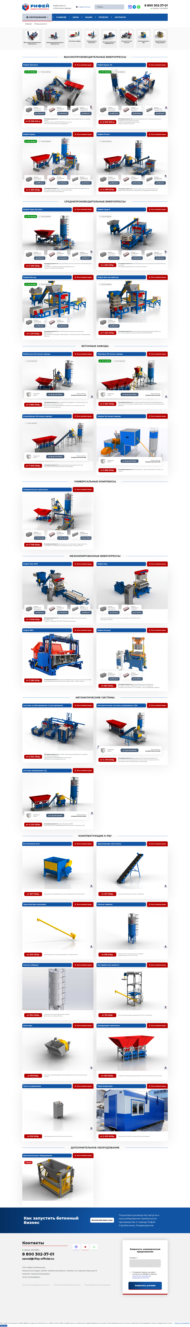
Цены (76, 17)
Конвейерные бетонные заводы (37, 416)
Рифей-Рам (102, 564)
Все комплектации (84, 65)
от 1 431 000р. (33, 334)
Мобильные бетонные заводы (36, 354)
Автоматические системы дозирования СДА (117, 705)
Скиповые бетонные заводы (110, 354)
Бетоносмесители (31, 844)
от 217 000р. (107, 894)
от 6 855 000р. (107, 470)
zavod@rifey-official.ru (38, 1258)
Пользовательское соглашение (97, 1285)
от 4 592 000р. (107, 404)
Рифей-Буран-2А (104, 65)
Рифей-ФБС (28, 630)
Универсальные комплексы (35, 489)
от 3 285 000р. (33, 680)
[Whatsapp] (138, 7)
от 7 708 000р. (33, 545)
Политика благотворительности (67, 1285)
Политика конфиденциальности (36, 1285)
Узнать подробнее (182, 1323)
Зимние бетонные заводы (109, 416)
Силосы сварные (105, 904)
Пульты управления (32, 1086)
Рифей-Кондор (104, 630)
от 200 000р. (33, 954)
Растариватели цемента (108, 965)
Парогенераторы (105, 1086)
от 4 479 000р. (107, 760)
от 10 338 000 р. (33, 121)
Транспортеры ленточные (109, 844)
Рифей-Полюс (103, 134)
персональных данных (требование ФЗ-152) (141, 1277)
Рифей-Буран (29, 134)
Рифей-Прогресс (30, 65)
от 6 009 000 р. (107, 122)
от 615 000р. (33, 1136)
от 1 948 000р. (33, 619)
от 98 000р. (33, 1076)
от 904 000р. (33, 1015)
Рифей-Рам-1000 (30, 564)
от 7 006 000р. (33, 466)
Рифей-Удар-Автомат (32, 209)
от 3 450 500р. (33, 266)
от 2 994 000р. (33, 757)
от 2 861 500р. (107, 265)
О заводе (61, 17)
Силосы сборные (30, 965)
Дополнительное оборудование (37, 1155)
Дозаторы (27, 1025)
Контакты (120, 17)
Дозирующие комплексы (108, 1025)
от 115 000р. (107, 1015)
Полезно (103, 17)
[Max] (130, 7)
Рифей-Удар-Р (103, 209)
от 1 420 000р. (107, 333)
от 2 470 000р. (107, 1136)
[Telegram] (134, 7)
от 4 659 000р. (33, 190)
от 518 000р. (107, 954)
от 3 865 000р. (33, 405)
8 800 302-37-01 (156, 5)
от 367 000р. (33, 894)
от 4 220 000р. (33, 824)
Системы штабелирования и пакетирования (43, 705)
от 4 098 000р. (107, 189)
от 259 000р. (107, 1076)
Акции (88, 17)
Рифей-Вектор (29, 277)
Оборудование (37, 17)
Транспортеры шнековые (34, 904)
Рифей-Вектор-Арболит (108, 277)
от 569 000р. (107, 686)
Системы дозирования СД (35, 771)
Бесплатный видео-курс (102, 1220)
